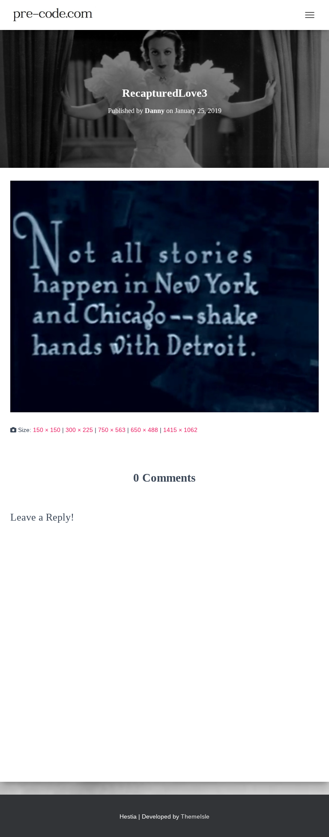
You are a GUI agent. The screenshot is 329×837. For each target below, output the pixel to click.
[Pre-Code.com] (56, 15)
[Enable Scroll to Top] (312, 820)
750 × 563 (112, 429)
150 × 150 (46, 429)
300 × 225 (79, 429)
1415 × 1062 (180, 429)
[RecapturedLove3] (164, 295)
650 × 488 (144, 429)
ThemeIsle (195, 816)
